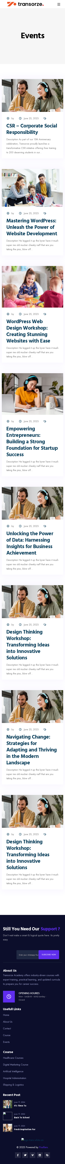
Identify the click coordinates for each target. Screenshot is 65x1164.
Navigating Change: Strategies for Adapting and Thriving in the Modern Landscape (31, 750)
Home (6, 1015)
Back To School (21, 1117)
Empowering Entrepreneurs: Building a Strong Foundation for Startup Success (32, 442)
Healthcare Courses (13, 1058)
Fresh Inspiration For (24, 1129)
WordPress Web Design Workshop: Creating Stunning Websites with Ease (28, 331)
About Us (7, 1021)
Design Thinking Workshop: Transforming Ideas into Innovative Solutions (27, 645)
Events (6, 1042)
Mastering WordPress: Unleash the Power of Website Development (31, 227)
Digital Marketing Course (15, 1064)
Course (6, 1035)
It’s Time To (20, 1106)
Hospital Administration (14, 1078)
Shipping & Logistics (13, 1084)
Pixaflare (43, 1147)
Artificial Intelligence (13, 1071)
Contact (7, 1028)
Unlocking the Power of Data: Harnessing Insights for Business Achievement (29, 543)
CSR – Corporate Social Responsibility (31, 129)
